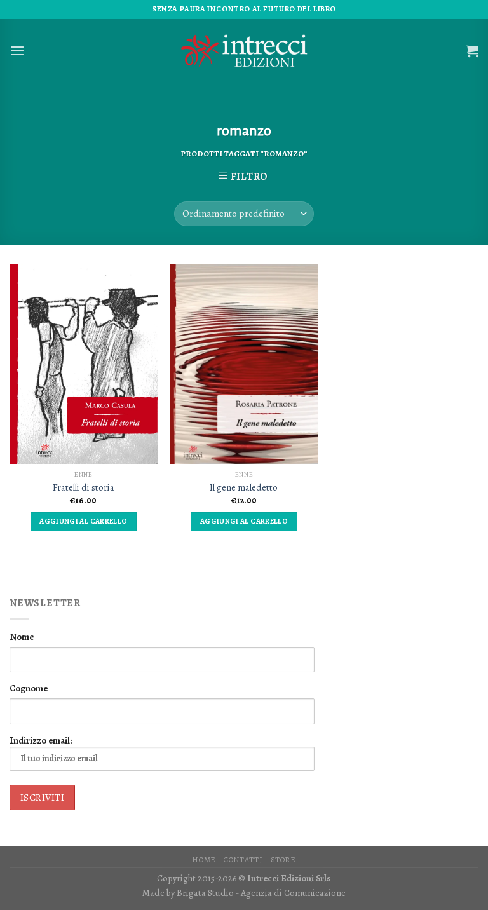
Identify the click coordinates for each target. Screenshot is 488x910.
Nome (22, 636)
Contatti (243, 860)
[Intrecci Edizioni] (244, 50)
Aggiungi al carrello (83, 521)
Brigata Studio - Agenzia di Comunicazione (261, 892)
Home (203, 860)
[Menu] (17, 50)
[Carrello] (472, 51)
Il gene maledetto (244, 488)
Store (283, 860)
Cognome (29, 688)
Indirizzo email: (41, 740)
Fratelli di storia (83, 488)
